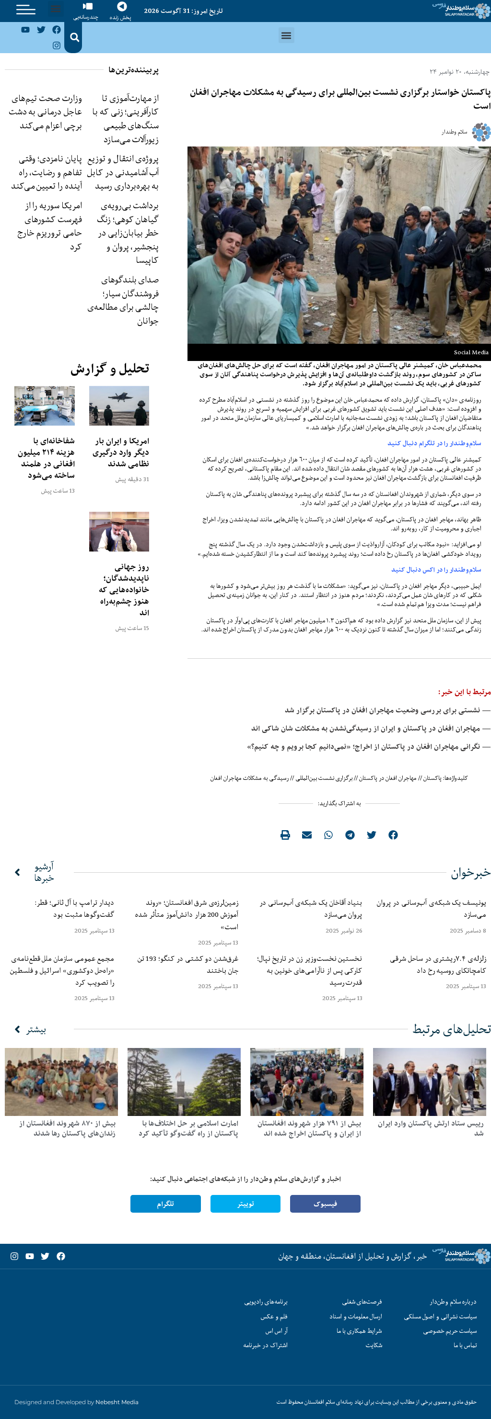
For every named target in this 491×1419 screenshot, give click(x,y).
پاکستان (432, 778)
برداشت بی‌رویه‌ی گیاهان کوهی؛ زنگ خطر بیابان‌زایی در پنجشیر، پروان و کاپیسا (128, 233)
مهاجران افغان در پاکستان (388, 778)
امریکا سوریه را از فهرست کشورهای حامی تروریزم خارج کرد (50, 226)
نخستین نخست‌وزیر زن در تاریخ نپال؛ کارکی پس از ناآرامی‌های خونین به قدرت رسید (309, 970)
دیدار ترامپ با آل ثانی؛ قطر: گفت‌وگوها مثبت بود (75, 908)
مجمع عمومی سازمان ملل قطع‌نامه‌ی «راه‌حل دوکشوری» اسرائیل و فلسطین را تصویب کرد (62, 970)
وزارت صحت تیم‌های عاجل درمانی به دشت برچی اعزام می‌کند (45, 111)
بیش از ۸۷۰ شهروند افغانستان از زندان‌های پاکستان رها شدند (67, 1128)
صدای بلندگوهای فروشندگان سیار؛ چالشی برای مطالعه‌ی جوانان (123, 300)
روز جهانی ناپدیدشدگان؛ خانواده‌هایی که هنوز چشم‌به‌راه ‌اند (124, 589)
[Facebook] (56, 29)
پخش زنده (120, 17)
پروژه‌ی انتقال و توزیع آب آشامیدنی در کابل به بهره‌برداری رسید (123, 172)
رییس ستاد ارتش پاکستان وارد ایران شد (431, 1128)
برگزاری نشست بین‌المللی (323, 778)
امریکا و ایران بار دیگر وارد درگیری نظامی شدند (121, 452)
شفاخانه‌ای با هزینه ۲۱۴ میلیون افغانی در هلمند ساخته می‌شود (46, 458)
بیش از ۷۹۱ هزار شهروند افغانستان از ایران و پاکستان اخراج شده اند (309, 1128)
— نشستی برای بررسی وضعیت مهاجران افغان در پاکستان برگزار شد (388, 710)
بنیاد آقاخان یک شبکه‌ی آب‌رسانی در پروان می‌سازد (310, 908)
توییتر (245, 1203)
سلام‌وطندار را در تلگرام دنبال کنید (434, 443)
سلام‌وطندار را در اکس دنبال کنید (436, 569)
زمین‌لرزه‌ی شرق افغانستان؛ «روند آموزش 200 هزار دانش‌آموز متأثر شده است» (186, 914)
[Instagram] (56, 45)
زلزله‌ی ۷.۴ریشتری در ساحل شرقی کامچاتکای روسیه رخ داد (438, 964)
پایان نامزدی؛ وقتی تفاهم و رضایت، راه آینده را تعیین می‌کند (46, 172)
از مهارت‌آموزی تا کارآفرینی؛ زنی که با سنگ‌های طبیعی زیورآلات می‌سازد (125, 118)
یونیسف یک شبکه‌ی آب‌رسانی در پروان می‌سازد (431, 908)
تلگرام (165, 1203)
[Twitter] (41, 29)
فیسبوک (325, 1203)
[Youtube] (25, 29)
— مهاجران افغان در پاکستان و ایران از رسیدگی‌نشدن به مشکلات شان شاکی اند (371, 728)
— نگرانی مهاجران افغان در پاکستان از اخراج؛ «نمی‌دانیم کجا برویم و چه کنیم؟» (369, 747)
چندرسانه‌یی (85, 17)
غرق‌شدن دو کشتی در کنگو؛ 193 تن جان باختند (188, 964)
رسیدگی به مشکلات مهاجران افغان (249, 778)
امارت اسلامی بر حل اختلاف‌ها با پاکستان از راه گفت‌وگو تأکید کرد (188, 1128)
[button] (56, 9)
